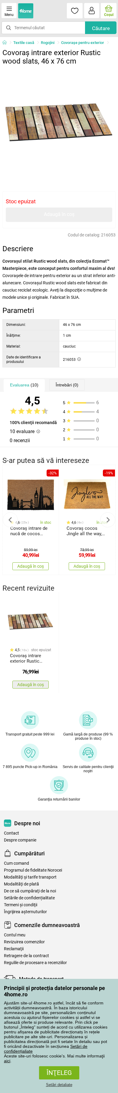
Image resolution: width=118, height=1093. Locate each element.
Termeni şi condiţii (20, 905)
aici (7, 1060)
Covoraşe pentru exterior (82, 42)
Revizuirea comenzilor (24, 942)
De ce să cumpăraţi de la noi (30, 891)
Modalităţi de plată (21, 884)
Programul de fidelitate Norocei (33, 870)
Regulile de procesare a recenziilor (35, 962)
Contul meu (14, 935)
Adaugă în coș (59, 214)
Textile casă (23, 42)
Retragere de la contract (26, 956)
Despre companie (20, 840)
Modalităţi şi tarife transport (30, 877)
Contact (11, 833)
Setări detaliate (59, 1084)
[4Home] (6, 42)
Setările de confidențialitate (29, 898)
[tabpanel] (59, 124)
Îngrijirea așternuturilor (25, 912)
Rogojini (47, 42)
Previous (10, 519)
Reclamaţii (14, 949)
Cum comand (16, 863)
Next (107, 519)
